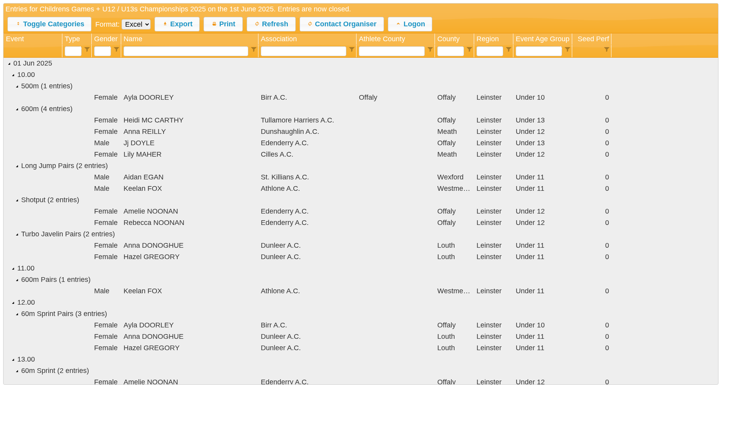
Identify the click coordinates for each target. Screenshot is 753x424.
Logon (414, 24)
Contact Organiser (345, 24)
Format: (108, 24)
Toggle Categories (53, 24)
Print (227, 24)
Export (181, 24)
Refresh (275, 24)
